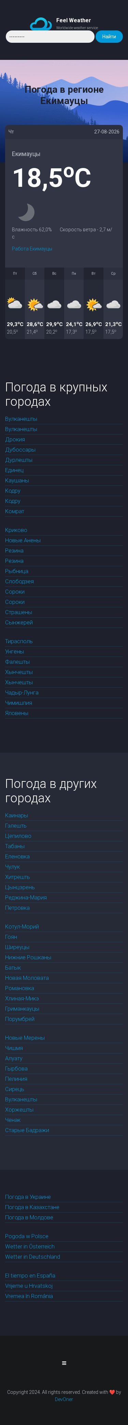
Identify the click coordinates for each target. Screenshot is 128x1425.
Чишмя (14, 1048)
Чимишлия (18, 703)
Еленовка (17, 856)
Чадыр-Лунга (22, 692)
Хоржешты (19, 1109)
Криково (16, 530)
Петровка (17, 908)
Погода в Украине (28, 1197)
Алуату (14, 1058)
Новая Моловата (27, 978)
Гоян (11, 937)
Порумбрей (19, 1019)
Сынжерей (19, 622)
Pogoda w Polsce (26, 1236)
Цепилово (18, 836)
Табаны (15, 846)
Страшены (18, 612)
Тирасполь (19, 641)
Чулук (12, 867)
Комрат (14, 511)
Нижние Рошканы (28, 957)
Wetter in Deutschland (32, 1257)
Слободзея (19, 581)
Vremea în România (29, 1296)
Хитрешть (17, 877)
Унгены (14, 651)
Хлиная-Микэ (22, 998)
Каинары (16, 815)
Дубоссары (20, 449)
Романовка (19, 988)
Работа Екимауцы (32, 248)
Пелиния (16, 1079)
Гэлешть (16, 825)
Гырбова (16, 1068)
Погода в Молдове (29, 1217)
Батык (13, 967)
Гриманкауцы (22, 1009)
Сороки (15, 591)
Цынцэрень (20, 887)
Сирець (14, 1089)
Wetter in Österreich (30, 1246)
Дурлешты (18, 460)
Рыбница (16, 571)
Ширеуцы (17, 947)
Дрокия (15, 439)
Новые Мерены (25, 1038)
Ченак (12, 1120)
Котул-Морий (22, 926)
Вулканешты (21, 419)
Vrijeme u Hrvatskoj (29, 1286)
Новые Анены (23, 540)
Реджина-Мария (26, 897)
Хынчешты (19, 672)
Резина (14, 550)
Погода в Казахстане (32, 1207)
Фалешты (17, 662)
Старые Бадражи (27, 1130)
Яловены (16, 713)
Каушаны (17, 480)
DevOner (64, 1399)
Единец (14, 470)
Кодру (12, 491)
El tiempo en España (30, 1275)
